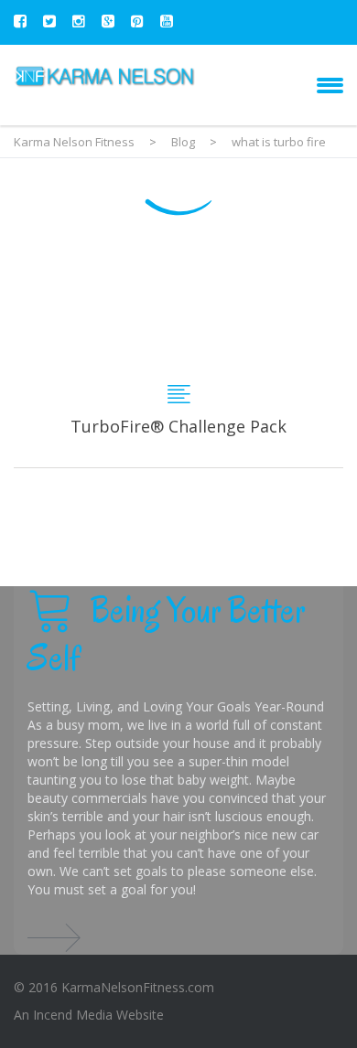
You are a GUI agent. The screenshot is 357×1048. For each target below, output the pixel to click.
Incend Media (73, 1014)
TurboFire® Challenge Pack (178, 358)
